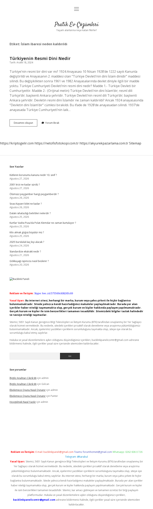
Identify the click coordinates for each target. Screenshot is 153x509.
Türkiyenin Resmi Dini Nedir (40, 58)
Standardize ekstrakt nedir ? (25, 251)
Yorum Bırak (52, 123)
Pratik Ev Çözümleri (77, 25)
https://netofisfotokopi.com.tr (56, 143)
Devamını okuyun (25, 124)
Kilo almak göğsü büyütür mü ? (27, 232)
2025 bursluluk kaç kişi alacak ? (27, 242)
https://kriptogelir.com (17, 143)
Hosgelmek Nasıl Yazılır (23, 402)
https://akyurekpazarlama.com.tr (103, 143)
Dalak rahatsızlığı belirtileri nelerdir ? (30, 213)
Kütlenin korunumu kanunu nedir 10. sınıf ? (33, 175)
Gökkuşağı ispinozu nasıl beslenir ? (29, 261)
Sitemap (135, 143)
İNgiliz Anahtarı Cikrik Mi (23, 378)
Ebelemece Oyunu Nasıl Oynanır (28, 390)
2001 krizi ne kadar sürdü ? (25, 184)
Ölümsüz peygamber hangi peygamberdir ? (34, 194)
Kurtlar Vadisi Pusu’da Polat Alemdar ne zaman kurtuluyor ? (43, 223)
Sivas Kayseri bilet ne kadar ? (26, 203)
